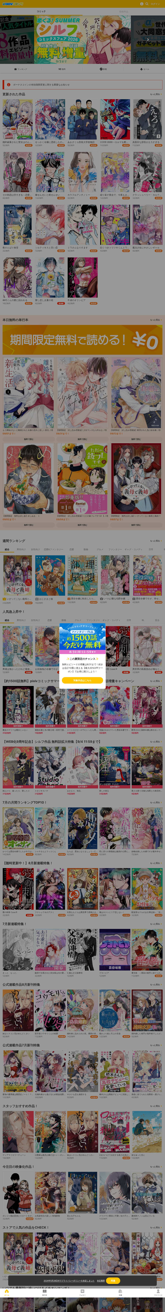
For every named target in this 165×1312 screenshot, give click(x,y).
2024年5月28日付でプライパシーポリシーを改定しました (69, 1280)
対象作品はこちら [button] (82, 680)
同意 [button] (113, 1280)
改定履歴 (101, 1280)
